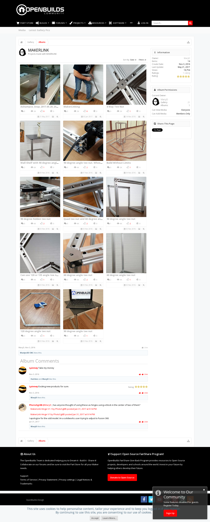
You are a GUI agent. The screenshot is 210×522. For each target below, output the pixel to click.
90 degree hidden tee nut (36, 218)
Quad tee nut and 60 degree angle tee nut (89, 218)
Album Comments (39, 361)
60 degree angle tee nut (78, 275)
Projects (78, 23)
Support (24, 475)
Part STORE (26, 23)
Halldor (34, 379)
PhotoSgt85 (35, 404)
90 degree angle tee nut (121, 218)
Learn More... (109, 518)
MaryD (21, 347)
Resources (98, 23)
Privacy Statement (48, 479)
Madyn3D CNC (26, 352)
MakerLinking (72, 106)
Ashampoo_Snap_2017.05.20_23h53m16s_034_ (47, 106)
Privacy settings (67, 479)
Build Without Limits (119, 162)
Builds (43, 23)
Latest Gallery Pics (39, 30)
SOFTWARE (118, 23)
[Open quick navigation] (188, 42)
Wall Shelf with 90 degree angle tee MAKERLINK (49, 162)
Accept (95, 518)
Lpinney (33, 367)
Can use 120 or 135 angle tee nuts (40, 275)
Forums (60, 23)
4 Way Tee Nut (115, 106)
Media (22, 30)
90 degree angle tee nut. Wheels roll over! (88, 162)
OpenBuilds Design (35, 500)
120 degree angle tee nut (36, 331)
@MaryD (47, 404)
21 (189, 102)
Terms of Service (28, 479)
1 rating (186, 73)
